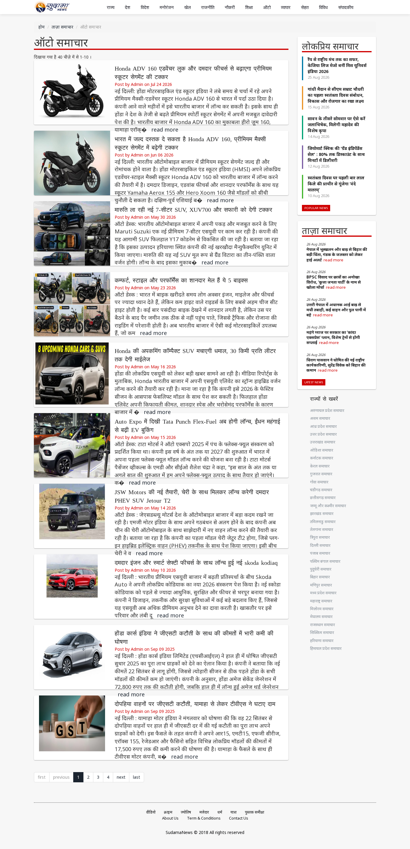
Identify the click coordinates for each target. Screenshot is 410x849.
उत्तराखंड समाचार (322, 442)
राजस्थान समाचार (322, 624)
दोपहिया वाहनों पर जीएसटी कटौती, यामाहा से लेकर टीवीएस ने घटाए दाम (195, 704)
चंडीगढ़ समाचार (321, 489)
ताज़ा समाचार (62, 27)
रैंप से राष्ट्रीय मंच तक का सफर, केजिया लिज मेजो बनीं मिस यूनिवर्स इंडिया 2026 (337, 65)
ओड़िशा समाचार (321, 450)
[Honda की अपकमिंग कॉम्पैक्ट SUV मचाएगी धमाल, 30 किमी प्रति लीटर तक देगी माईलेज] (72, 374)
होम (41, 27)
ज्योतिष (186, 812)
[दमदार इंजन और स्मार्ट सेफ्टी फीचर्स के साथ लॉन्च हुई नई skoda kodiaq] (72, 586)
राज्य (110, 7)
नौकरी (230, 7)
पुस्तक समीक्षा (254, 812)
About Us (170, 818)
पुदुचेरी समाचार (320, 569)
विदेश (145, 7)
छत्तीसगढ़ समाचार (323, 497)
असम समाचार (320, 418)
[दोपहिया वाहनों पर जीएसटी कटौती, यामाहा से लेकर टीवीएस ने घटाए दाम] (72, 727)
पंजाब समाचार (320, 553)
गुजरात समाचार (321, 473)
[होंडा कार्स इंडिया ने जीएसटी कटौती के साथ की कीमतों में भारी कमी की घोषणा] (72, 656)
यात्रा (234, 812)
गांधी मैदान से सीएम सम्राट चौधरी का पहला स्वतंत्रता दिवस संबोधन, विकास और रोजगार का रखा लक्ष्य (336, 95)
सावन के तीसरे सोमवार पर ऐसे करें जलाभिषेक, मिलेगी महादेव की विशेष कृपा (336, 124)
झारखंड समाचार (321, 513)
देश (127, 7)
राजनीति (207, 7)
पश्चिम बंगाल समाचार (325, 561)
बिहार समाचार (320, 577)
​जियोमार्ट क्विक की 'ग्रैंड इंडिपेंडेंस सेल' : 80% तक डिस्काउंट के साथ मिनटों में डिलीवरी (336, 154)
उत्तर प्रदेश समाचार (323, 434)
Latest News (313, 382)
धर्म (219, 812)
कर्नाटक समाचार (321, 458)
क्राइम (168, 812)
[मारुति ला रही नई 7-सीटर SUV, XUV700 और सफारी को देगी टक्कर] (72, 233)
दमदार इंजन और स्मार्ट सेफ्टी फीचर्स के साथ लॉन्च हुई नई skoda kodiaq (196, 563)
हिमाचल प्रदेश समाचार (326, 648)
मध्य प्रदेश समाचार (323, 592)
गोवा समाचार (319, 482)
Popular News (316, 208)
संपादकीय (345, 7)
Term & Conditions (204, 818)
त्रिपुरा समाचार (320, 537)
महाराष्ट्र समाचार (321, 601)
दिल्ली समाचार (320, 545)
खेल (187, 7)
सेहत (305, 7)
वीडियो (150, 812)
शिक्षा (249, 7)
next (121, 777)
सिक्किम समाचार (322, 632)
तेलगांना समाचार (321, 529)
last (136, 777)
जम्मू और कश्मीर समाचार (328, 505)
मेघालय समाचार (321, 616)
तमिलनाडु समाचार (323, 521)
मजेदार (204, 812)
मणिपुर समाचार (321, 585)
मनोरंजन (167, 7)
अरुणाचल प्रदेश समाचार (327, 410)
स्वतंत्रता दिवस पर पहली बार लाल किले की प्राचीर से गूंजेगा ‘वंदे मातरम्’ (336, 184)
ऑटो (267, 7)
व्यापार (286, 7)
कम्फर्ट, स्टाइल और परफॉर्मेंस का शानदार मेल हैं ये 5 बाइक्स (181, 280)
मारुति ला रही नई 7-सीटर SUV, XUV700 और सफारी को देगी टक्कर (193, 210)
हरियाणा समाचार (321, 640)
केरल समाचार (320, 466)
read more (164, 129)
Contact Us (238, 818)
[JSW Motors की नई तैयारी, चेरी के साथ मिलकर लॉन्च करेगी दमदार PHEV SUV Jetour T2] (72, 515)
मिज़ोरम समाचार (321, 608)
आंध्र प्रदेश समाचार (323, 426)
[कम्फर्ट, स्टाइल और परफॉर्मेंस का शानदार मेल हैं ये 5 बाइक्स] (72, 303)
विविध (323, 7)
